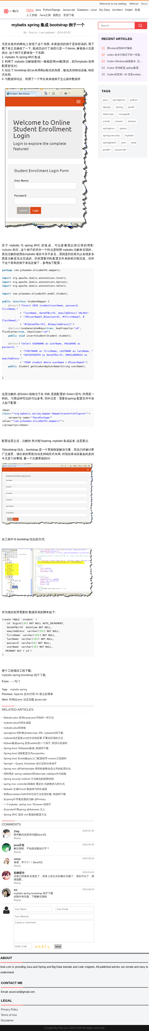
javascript (120, 149)
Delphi (128, 9)
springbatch (109, 142)
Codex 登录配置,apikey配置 (123, 67)
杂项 (137, 9)
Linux (94, 9)
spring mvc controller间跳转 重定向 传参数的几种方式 (34, 783)
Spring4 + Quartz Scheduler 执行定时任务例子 (30, 763)
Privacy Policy (9, 1009)
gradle (106, 149)
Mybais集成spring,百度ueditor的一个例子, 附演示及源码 (35, 743)
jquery (123, 128)
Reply (17, 838)
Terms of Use (9, 1014)
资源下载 (68, 15)
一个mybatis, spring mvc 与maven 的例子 (27, 804)
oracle (106, 121)
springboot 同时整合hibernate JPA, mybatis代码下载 (33, 732)
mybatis (14, 689)
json (123, 142)
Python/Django (51, 9)
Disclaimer (7, 1020)
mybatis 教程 (10, 249)
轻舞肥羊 (19, 872)
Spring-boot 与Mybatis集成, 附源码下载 (26, 748)
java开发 (19, 845)
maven (119, 121)
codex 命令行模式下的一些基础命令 (127, 54)
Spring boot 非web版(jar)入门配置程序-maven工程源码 (35, 758)
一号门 (15, 681)
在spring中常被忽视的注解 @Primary (25, 799)
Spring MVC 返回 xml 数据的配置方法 (25, 814)
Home (30, 9)
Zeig (16, 831)
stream (132, 121)
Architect (117, 9)
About (144, 3)
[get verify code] (42, 946)
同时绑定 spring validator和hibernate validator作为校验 (35, 773)
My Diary (104, 9)
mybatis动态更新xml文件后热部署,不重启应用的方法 (33, 738)
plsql (133, 142)
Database (82, 9)
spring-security (111, 135)
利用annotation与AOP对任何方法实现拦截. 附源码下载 (35, 794)
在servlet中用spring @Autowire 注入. (25, 809)
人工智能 (31, 15)
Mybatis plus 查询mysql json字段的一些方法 (29, 717)
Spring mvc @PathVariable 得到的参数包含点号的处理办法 (37, 768)
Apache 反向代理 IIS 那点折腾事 (33, 694)
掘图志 (57, 15)
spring (23, 689)
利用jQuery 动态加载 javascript (27, 699)
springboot (119, 99)
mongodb (124, 114)
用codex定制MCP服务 (119, 48)
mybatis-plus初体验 (15, 727)
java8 (131, 107)
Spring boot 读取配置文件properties (24, 753)
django (107, 107)
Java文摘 (45, 15)
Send (58, 946)
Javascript (69, 9)
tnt (15, 889)
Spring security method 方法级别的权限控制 (29, 778)
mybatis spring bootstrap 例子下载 (24, 675)
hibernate (108, 114)
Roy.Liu (63, 1027)
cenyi (17, 858)
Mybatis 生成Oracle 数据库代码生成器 (25, 789)
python (134, 99)
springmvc (109, 128)
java (38, 9)
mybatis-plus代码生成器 (17, 722)
